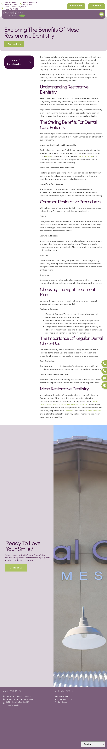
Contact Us (15, 567)
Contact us (70, 410)
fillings (48, 156)
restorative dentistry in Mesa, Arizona (70, 404)
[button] (101, 14)
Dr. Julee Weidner (92, 410)
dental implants (86, 156)
